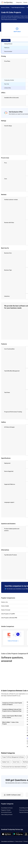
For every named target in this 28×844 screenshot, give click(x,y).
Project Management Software (18, 7)
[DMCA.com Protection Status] (26, 835)
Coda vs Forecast (13, 641)
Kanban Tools (5, 762)
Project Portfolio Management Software (13, 757)
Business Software (5, 7)
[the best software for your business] (7, 3)
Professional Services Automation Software (14, 767)
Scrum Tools (16, 762)
